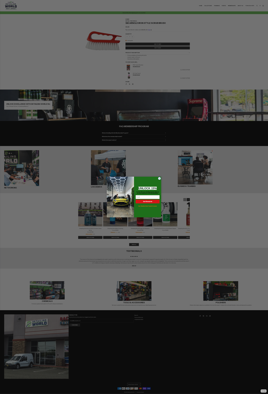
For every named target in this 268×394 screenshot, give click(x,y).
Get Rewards (147, 201)
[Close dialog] (159, 178)
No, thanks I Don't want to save (147, 206)
